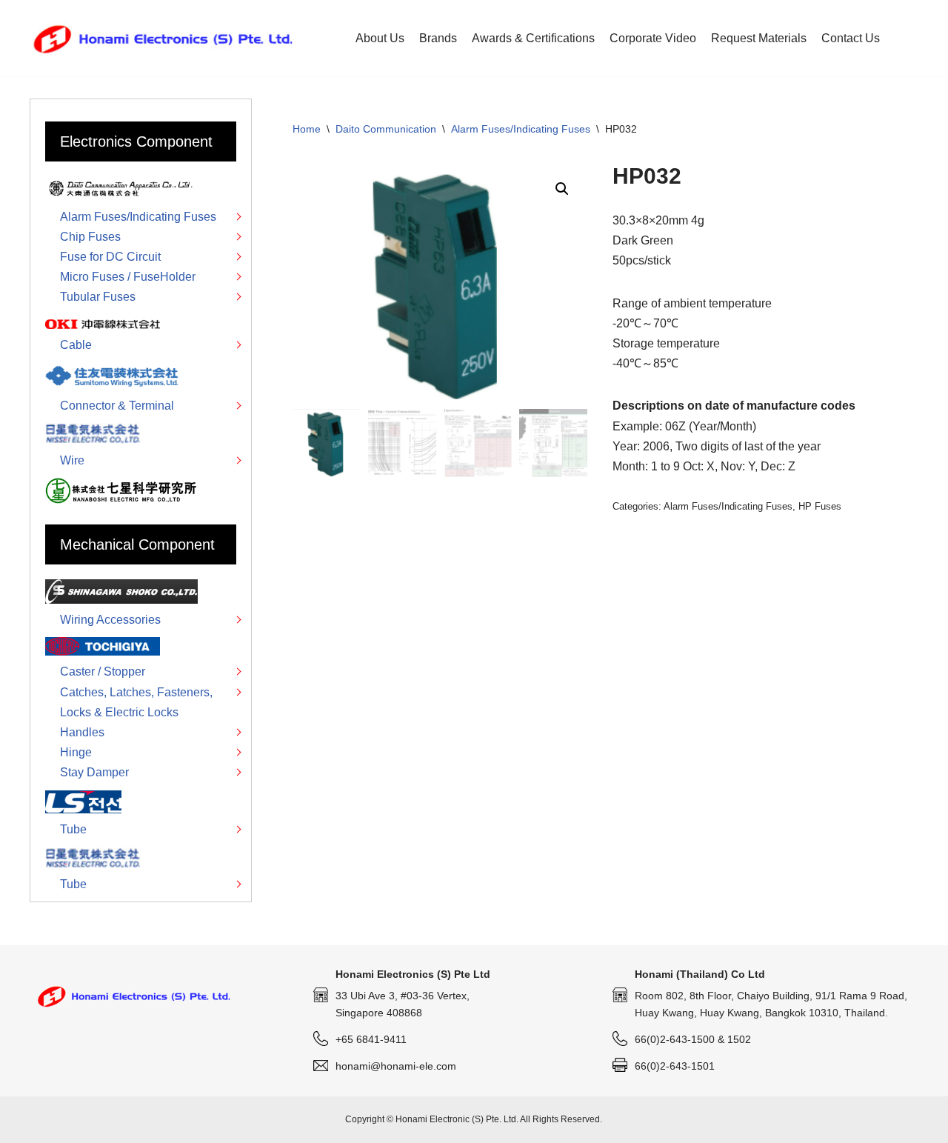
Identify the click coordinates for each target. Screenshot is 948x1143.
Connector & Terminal (117, 405)
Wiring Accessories (110, 619)
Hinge (76, 752)
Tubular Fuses (98, 296)
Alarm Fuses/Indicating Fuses (520, 129)
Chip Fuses (90, 236)
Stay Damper (94, 772)
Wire (72, 460)
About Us (380, 38)
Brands (438, 38)
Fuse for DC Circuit (110, 256)
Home (307, 129)
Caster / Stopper (102, 671)
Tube (73, 829)
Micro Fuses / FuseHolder (128, 276)
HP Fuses (819, 506)
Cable (76, 345)
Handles (82, 732)
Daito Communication (386, 129)
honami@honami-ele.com (396, 1066)
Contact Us (850, 38)
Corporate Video (653, 38)
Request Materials (759, 38)
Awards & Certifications (533, 38)
